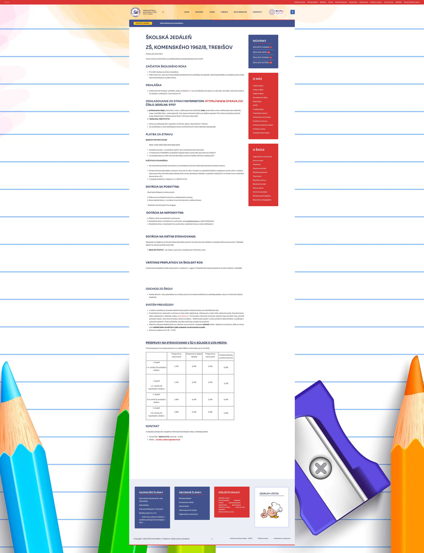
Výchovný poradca (260, 192)
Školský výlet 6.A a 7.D (147, 513)
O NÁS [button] (212, 12)
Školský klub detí (259, 184)
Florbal (330, 2)
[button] (163, 12)
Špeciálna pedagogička (262, 200)
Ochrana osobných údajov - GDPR (241, 538)
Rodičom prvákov (376, 2)
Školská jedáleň (312, 2)
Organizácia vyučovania (262, 157)
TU (190, 91)
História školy (258, 86)
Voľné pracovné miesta (262, 117)
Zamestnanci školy (260, 97)
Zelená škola (353, 2)
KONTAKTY (257, 12)
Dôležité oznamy (299, 2)
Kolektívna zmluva (260, 121)
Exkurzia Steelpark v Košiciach (151, 509)
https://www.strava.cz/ (224, 101)
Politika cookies (259, 129)
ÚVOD (186, 12)
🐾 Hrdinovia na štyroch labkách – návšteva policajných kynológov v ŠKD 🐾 (152, 519)
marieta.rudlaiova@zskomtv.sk (168, 440)
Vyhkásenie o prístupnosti (282, 538)
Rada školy (257, 101)
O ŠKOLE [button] (224, 12)
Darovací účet (388, 2)
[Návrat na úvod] (143, 12)
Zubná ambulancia (341, 2)
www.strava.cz (183, 316)
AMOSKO (399, 2)
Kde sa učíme (258, 188)
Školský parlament (260, 172)
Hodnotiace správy (260, 113)
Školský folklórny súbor (412, 2)
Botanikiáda (144, 505)
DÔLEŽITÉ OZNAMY (262, 47)
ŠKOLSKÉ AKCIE (261, 52)
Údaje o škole (258, 90)
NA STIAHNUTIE (240, 12)
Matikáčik (323, 2)
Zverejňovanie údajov (261, 133)
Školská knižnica (259, 180)
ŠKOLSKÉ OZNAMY (262, 57)
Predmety (257, 164)
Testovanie (257, 176)
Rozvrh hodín (258, 161)
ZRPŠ (255, 105)
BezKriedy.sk (364, 2)
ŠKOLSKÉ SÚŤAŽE (262, 63)
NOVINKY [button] (199, 12)
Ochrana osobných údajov (263, 125)
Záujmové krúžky (259, 168)
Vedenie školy (258, 93)
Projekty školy (258, 109)
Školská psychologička (262, 196)
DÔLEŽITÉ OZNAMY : (143, 23)
